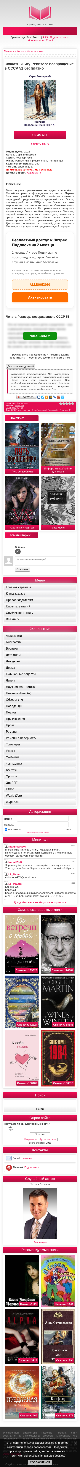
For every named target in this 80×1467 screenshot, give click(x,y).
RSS (45, 37)
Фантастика (22, 403)
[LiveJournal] (55, 397)
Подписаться (31, 1167)
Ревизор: (64, 410)
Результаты (30, 1139)
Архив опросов (47, 1139)
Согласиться (40, 1462)
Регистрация (44, 832)
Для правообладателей (20, 366)
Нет (11, 1129)
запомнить (14, 829)
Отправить (22, 569)
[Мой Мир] (51, 397)
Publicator (19, 405)
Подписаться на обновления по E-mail (48, 39)
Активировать (40, 297)
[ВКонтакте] (39, 397)
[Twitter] (43, 397)
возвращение (24, 410)
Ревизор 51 (53, 410)
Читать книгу (40, 335)
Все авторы (40, 1242)
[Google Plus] (58, 397)
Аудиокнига (34, 172)
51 (70, 410)
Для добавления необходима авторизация (40, 902)
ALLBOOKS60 (40, 283)
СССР (14, 410)
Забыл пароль (32, 832)
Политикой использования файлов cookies (36, 1455)
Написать (27, 1158)
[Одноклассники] (47, 397)
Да (10, 1126)
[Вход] (18, 551)
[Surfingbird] (62, 397)
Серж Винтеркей (39, 410)
